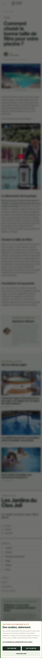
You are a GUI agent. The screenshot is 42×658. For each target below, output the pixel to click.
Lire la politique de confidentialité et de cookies (17, 642)
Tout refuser (11, 648)
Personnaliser (21, 653)
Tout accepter (31, 648)
